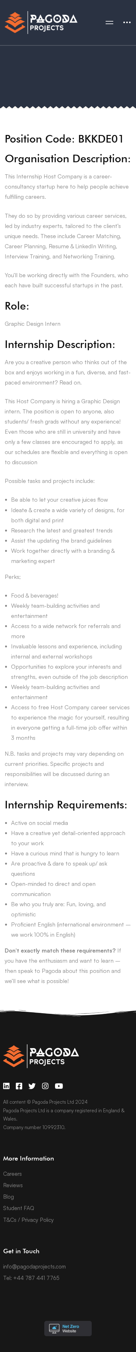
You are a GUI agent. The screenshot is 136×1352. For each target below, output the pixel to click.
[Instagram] (45, 1086)
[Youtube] (58, 1086)
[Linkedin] (6, 1086)
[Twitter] (32, 1086)
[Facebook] (19, 1086)
